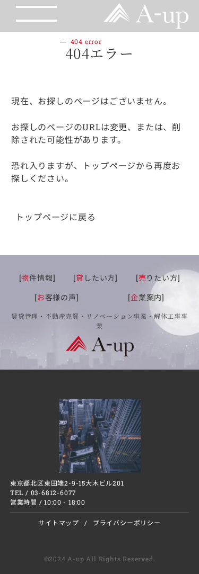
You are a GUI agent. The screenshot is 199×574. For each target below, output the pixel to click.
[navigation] (31, 13)
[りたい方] (158, 278)
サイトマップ (58, 522)
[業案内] (146, 297)
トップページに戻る (55, 216)
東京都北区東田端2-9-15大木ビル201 (67, 483)
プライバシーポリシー (127, 522)
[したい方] (95, 278)
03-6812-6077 (54, 492)
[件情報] (37, 278)
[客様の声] (56, 297)
